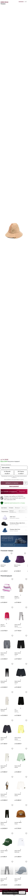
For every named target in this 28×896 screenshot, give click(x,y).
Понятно (22, 892)
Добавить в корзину (12, 483)
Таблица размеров (6, 464)
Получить (22, 491)
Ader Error (4, 2)
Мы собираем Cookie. (11, 892)
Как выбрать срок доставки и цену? (14, 479)
